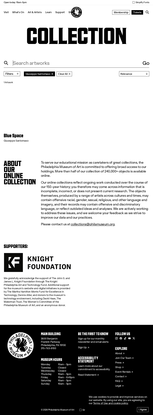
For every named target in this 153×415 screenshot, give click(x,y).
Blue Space (13, 136)
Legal (118, 386)
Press (118, 363)
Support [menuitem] (60, 12)
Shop (118, 367)
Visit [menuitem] (6, 12)
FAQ (117, 381)
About (118, 353)
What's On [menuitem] (18, 12)
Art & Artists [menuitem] (35, 12)
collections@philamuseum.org (93, 224)
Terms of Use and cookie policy (110, 403)
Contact (119, 376)
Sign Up (82, 347)
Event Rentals (123, 372)
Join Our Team (123, 358)
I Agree (143, 409)
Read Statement (87, 375)
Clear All (63, 73)
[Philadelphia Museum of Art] (76, 12)
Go (146, 63)
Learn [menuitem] (48, 12)
